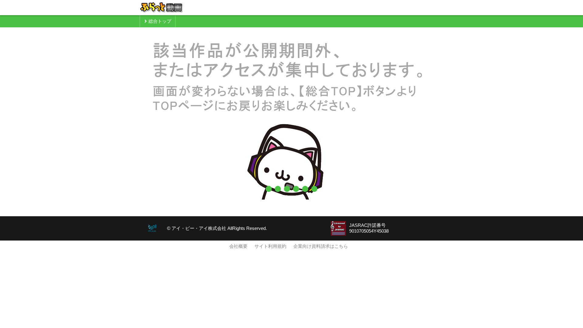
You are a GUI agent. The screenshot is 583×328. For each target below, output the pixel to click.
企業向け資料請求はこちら (320, 246)
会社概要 (238, 246)
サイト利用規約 (270, 246)
